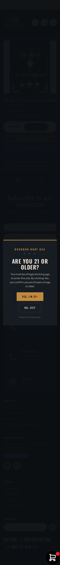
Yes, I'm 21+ (30, 297)
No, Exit (30, 308)
